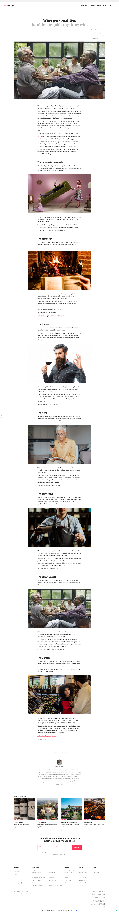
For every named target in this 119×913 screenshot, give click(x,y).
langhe (9, 5)
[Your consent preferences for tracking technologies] (116, 910)
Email (57, 846)
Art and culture (68, 872)
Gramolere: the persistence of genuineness (51, 316)
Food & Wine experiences (38, 877)
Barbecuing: (94, 825)
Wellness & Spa (52, 870)
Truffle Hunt (35, 882)
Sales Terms (17, 871)
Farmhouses (52, 872)
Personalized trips (36, 872)
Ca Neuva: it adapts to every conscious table (51, 649)
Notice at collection (48, 911)
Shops (50, 875)
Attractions (52, 882)
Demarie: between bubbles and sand (49, 485)
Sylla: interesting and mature (46, 312)
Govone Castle (47, 825)
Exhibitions (82, 880)
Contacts (16, 867)
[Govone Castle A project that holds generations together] (47, 809)
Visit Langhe (84, 5)
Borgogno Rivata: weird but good (47, 404)
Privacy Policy (41, 894)
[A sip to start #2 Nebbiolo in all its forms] (24, 809)
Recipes (66, 877)
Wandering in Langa (69, 870)
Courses (81, 885)
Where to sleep (52, 880)
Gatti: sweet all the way (44, 739)
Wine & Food (82, 870)
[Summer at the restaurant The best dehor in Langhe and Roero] (71, 809)
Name (40, 846)
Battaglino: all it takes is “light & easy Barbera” (52, 230)
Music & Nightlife (83, 875)
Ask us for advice (36, 875)
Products (96, 870)
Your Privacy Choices (65, 911)
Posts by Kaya (59, 784)
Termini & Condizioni (18, 891)
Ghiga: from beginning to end (46, 736)
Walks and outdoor (37, 880)
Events (99, 5)
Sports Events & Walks (84, 877)
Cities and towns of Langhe (55, 885)
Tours (15, 874)
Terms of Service (49, 894)
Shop (104, 5)
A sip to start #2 (21, 823)
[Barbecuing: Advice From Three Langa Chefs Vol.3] (94, 809)
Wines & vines (68, 880)
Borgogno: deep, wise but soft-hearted (49, 309)
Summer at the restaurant (70, 825)
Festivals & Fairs (83, 872)
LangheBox (35, 870)
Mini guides (67, 882)
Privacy (26, 891)
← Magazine (55, 752)
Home (5, 1)
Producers (96, 872)
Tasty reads (16, 1)
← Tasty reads (63, 752)
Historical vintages (98, 875)
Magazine (9, 1)
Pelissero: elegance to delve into (47, 568)
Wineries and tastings (37, 885)
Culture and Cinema (84, 882)
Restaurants (52, 877)
